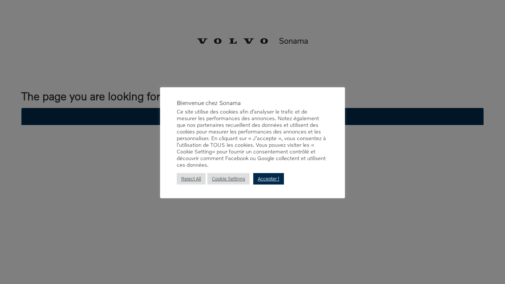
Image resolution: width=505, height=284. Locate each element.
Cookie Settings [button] (228, 179)
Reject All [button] (191, 179)
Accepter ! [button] (268, 179)
